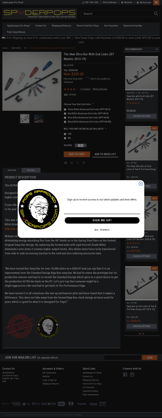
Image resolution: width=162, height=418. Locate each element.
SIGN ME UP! (102, 220)
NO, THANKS (102, 230)
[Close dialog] (141, 184)
